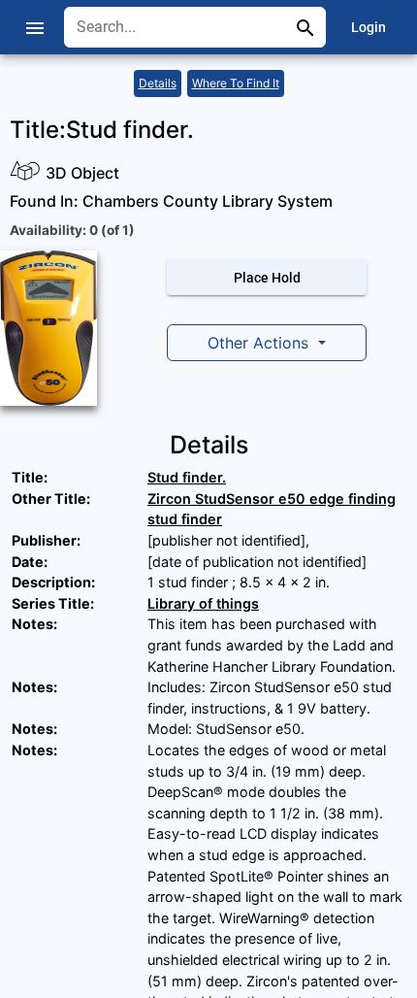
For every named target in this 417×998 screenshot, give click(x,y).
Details (157, 83)
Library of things (203, 603)
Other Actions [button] (260, 342)
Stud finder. (186, 477)
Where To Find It (235, 83)
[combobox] (180, 27)
